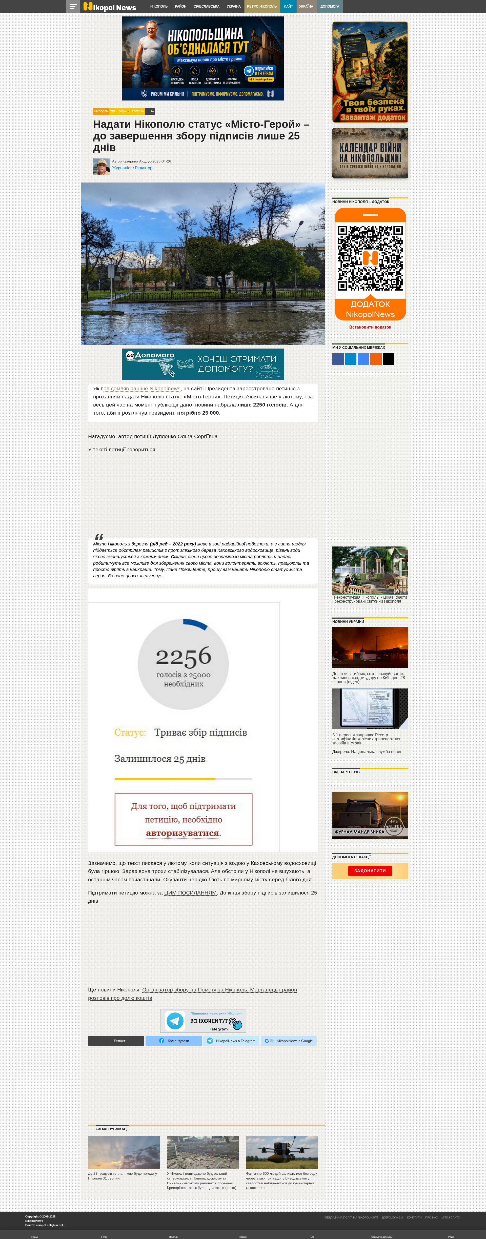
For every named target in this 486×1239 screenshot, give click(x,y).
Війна (122, 111)
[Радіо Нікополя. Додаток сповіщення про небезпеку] (370, 72)
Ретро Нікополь (262, 6)
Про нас (431, 1217)
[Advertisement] (203, 496)
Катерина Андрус (137, 161)
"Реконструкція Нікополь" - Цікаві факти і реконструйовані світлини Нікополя (369, 599)
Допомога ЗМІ (392, 1217)
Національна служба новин (376, 751)
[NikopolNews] (203, 1021)
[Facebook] (338, 359)
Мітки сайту (450, 1217)
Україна (234, 6)
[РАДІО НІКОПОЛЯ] (370, 153)
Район (180, 6)
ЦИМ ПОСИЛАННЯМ (190, 893)
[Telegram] (350, 359)
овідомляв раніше (126, 388)
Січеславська (206, 6)
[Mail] (388, 359)
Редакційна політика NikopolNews (351, 1217)
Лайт (288, 6)
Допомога (329, 6)
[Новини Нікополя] (109, 10)
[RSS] (376, 359)
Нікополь (159, 6)
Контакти (414, 1217)
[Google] (363, 359)
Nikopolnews (165, 388)
